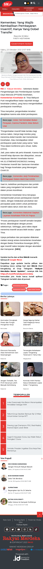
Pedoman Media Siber (30, 521)
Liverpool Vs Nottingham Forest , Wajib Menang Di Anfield (21, 13)
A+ (3, 84)
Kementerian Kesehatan (12, 98)
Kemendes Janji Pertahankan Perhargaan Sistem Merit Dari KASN (21, 177)
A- (7, 84)
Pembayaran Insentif (19, 289)
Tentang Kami (19, 520)
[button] (31, 3)
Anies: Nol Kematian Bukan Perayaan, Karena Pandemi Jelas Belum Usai (20, 123)
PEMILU (4, 9)
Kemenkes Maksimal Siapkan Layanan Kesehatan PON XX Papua (21, 214)
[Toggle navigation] (38, 3)
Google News (15, 260)
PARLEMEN (15, 9)
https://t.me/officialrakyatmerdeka (17, 274)
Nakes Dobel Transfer (34, 289)
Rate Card (7, 520)
